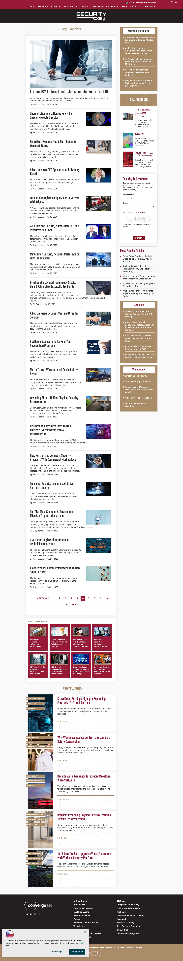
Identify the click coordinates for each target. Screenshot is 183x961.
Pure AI (77, 919)
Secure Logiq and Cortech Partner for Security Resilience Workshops (81, 670)
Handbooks (97, 7)
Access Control (32, 737)
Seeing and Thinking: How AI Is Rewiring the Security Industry (139, 356)
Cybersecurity (32, 703)
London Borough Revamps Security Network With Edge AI (55, 200)
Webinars (56, 7)
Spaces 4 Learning (125, 922)
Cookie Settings (56, 952)
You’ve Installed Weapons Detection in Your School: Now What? (139, 390)
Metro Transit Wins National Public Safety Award (54, 372)
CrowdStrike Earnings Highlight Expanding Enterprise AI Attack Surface (81, 701)
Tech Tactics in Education (128, 926)
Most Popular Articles (132, 251)
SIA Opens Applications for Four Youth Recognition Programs (51, 344)
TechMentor (79, 926)
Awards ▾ (68, 7)
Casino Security (32, 776)
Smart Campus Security (136, 376)
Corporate (30, 708)
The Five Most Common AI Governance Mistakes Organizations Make (51, 514)
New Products (139, 100)
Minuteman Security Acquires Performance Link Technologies (54, 256)
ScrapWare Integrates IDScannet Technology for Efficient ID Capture (36, 645)
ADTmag (121, 901)
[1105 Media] (34, 914)
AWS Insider (79, 904)
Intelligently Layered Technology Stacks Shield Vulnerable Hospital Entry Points (53, 285)
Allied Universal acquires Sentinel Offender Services (54, 315)
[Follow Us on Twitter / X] (172, 2)
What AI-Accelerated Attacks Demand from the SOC (138, 347)
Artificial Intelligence (35, 698)
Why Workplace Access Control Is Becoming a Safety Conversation (83, 740)
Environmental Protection (129, 908)
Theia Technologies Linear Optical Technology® (142, 112)
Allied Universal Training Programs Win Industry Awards (59, 643)
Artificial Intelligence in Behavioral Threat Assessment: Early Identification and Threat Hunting (139, 326)
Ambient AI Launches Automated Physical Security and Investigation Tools (101, 645)
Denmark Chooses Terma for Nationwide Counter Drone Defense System (138, 83)
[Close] (85, 932)
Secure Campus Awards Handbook (136, 404)
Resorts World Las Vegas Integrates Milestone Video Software (83, 778)
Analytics (30, 786)
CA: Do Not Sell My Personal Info (127, 947)
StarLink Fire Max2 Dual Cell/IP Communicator (144, 154)
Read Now (62, 722)
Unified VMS (139, 134)
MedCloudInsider (81, 915)
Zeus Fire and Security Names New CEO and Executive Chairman (54, 228)
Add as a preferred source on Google (142, 3)
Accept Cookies (77, 952)
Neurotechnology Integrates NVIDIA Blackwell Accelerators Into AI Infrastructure (50, 430)
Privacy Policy (140, 212)
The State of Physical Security (139, 381)
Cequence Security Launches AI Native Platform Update (52, 486)
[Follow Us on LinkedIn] (168, 2)
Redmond (121, 919)
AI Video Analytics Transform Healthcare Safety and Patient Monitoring (37, 671)
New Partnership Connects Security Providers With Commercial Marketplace (53, 457)
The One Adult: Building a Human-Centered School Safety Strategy (140, 314)
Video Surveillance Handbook (139, 398)
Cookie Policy (90, 947)
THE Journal (122, 930)
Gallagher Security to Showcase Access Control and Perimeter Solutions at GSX (102, 671)
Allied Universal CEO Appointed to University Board (55, 172)
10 (107, 598)
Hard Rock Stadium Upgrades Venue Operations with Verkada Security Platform (84, 856)
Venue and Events (33, 853)
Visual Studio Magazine (128, 933)
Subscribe (150, 7)
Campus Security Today (128, 904)
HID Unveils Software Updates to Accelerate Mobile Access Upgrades (58, 671)
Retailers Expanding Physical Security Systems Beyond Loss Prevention (84, 817)
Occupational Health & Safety (131, 915)
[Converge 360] (38, 906)
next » (75, 604)
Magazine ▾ (42, 7)
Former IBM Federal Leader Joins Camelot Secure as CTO (69, 92)
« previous (43, 598)
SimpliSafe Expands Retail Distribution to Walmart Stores (53, 144)
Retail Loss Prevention (35, 815)
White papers (82, 7)
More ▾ (124, 7)
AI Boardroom (80, 901)
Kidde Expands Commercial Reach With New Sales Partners (55, 570)
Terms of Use (106, 947)
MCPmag (121, 912)
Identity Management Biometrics (39, 747)
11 (67, 604)
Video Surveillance (34, 858)
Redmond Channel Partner (86, 922)
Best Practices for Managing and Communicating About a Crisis (138, 338)
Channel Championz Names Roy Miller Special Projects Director (51, 115)
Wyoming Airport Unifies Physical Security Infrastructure (54, 400)
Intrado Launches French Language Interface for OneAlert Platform (80, 643)
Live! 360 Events (81, 912)
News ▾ (31, 7)
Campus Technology (83, 908)
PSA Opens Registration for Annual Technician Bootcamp (49, 542)
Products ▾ (112, 7)
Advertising (136, 7)
